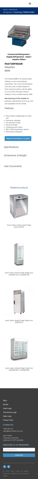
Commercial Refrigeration (19, 54)
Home (5, 10)
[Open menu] (30, 3)
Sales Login (7, 416)
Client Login (7, 408)
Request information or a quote (18, 138)
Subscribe (19, 455)
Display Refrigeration (15, 57)
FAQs (5, 401)
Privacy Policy (8, 420)
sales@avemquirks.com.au (13, 431)
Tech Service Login (10, 412)
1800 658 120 (8, 429)
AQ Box (5, 404)
